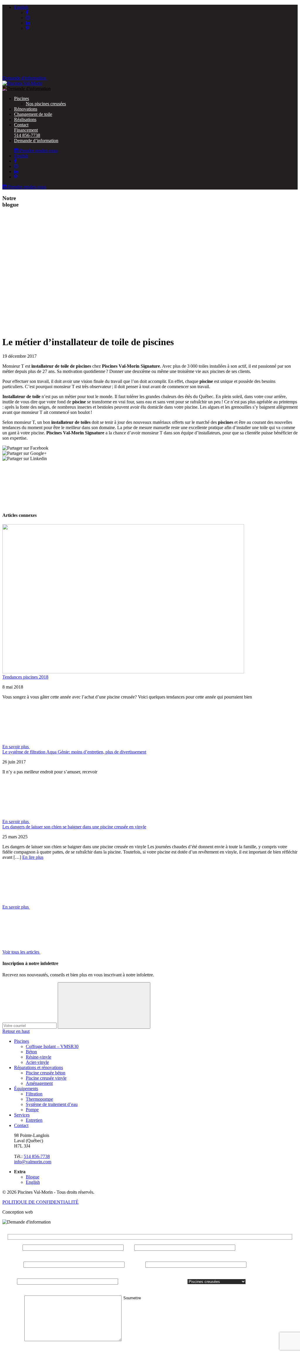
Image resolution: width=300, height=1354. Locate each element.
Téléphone (135, 1264)
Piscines (21, 98)
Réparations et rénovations (38, 1067)
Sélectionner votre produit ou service (152, 1281)
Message (15, 1339)
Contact (21, 124)
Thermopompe (39, 1099)
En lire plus (32, 857)
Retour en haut (16, 1031)
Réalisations (25, 119)
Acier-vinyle (37, 1062)
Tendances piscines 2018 (25, 677)
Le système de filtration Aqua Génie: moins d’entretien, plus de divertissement (74, 751)
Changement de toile (33, 114)
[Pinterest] (27, 28)
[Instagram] (28, 17)
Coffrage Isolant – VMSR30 (52, 1046)
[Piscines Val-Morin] (22, 83)
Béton (31, 1051)
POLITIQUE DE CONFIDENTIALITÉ (40, 1202)
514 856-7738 (27, 135)
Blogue (32, 1176)
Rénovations (25, 108)
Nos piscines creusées (46, 103)
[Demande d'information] (26, 88)
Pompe (32, 1109)
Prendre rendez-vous (38, 150)
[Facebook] (27, 12)
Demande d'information (24, 77)
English (21, 7)
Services (22, 1114)
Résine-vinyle (38, 1056)
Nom (129, 1247)
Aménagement (39, 1083)
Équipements (26, 1088)
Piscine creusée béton (45, 1072)
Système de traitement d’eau (52, 1104)
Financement (26, 130)
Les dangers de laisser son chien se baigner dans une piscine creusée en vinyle (74, 826)
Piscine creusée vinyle (46, 1078)
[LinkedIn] (28, 22)
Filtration (34, 1093)
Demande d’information (36, 140)
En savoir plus (16, 746)
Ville (12, 1281)
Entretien (34, 1120)
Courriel (15, 1264)
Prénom (15, 1247)
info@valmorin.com (32, 1161)
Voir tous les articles (21, 951)
